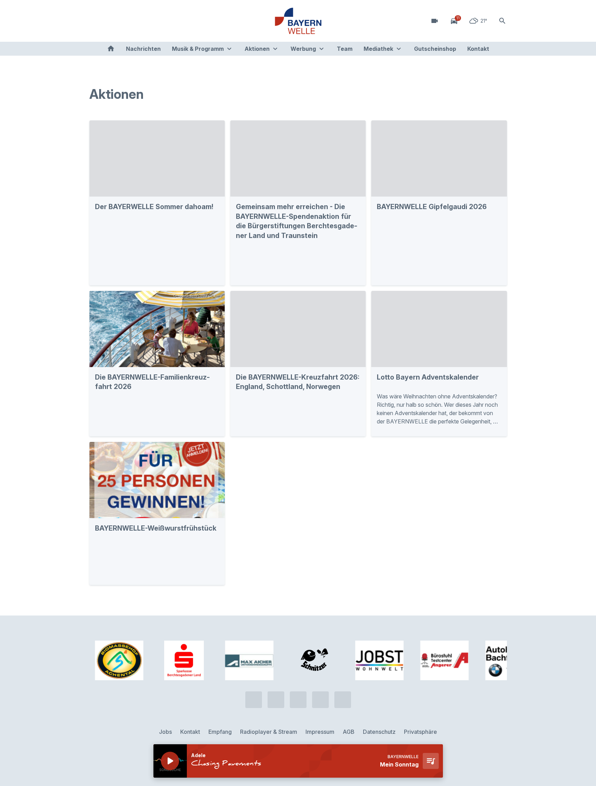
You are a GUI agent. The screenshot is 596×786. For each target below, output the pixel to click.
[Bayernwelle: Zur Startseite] (298, 21)
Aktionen (257, 48)
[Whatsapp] (110, 21)
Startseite (110, 49)
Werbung (303, 48)
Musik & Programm (198, 48)
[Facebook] (124, 21)
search (502, 21)
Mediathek (378, 48)
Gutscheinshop (435, 48)
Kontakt (478, 48)
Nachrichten (143, 48)
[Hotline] (96, 21)
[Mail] (152, 21)
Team (344, 48)
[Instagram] (138, 21)
